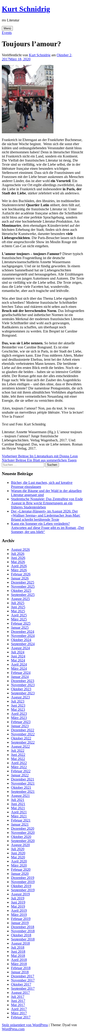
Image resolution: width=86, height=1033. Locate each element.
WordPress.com (13, 1029)
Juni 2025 (18, 607)
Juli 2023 (17, 701)
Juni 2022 (18, 755)
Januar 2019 (20, 923)
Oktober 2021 (21, 787)
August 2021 (20, 796)
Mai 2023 (18, 709)
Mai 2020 (18, 857)
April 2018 (19, 960)
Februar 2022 (21, 771)
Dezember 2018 (22, 927)
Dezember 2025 (22, 582)
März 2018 (19, 964)
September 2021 (23, 791)
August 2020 (20, 845)
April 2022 (19, 763)
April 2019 (19, 910)
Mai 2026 (18, 562)
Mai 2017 (18, 1005)
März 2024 (19, 668)
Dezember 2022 (22, 730)
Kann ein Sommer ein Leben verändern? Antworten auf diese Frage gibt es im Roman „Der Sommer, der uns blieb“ (47, 528)
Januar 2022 (20, 775)
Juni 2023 (18, 705)
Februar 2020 (21, 869)
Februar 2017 (21, 1017)
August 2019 (20, 894)
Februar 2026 (21, 574)
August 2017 (20, 992)
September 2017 (23, 988)
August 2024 (20, 648)
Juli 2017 (17, 997)
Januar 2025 (20, 627)
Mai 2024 (18, 660)
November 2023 (23, 685)
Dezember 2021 (22, 779)
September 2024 (23, 644)
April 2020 (19, 861)
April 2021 (19, 812)
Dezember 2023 (22, 681)
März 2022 (19, 767)
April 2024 (19, 664)
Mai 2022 (18, 759)
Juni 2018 (18, 951)
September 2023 (23, 693)
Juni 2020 (18, 853)
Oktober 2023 (21, 689)
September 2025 (23, 595)
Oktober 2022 (21, 738)
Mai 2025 (18, 611)
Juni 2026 (18, 558)
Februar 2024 (21, 673)
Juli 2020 (17, 849)
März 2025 (19, 619)
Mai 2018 (18, 956)
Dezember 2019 (22, 878)
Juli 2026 (17, 554)
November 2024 (23, 636)
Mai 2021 (18, 808)
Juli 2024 (17, 652)
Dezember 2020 (22, 828)
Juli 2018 (17, 947)
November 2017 (23, 980)
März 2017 (19, 1013)
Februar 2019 (21, 919)
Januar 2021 (20, 824)
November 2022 (23, 734)
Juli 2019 (17, 898)
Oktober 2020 (21, 837)
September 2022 (23, 742)
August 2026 (20, 549)
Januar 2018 (20, 972)
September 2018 (23, 939)
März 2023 (19, 718)
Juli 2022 (17, 750)
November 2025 (23, 586)
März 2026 (19, 570)
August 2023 (20, 697)
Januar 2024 (20, 677)
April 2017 (19, 1009)
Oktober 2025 (21, 590)
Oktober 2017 (21, 984)
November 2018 (23, 931)
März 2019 (19, 915)
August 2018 (20, 943)
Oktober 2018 (21, 935)
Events (7, 33)
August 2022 (20, 746)
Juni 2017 (18, 1001)
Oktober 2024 (21, 640)
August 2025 (20, 599)
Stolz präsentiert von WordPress (25, 1025)
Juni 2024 (18, 656)
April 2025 (19, 615)
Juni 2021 (18, 804)
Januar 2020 (20, 874)
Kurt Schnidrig (26, 9)
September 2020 (23, 841)
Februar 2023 (21, 722)
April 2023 (19, 714)
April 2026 (19, 566)
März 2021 (19, 816)
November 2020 (23, 833)
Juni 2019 (18, 902)
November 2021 (23, 783)
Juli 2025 (17, 603)
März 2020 (19, 865)
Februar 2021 (21, 820)
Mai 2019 (18, 906)
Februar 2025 (21, 623)
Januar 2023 (20, 726)
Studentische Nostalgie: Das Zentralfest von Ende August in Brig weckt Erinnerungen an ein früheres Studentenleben (47, 503)
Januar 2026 (20, 578)
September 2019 (23, 890)
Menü (7, 28)
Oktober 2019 (21, 886)
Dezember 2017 (22, 976)
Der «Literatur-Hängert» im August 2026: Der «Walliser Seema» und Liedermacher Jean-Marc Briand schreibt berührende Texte (45, 515)
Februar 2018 (21, 968)
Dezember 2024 (22, 632)
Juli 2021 (17, 800)
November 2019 (23, 882)
